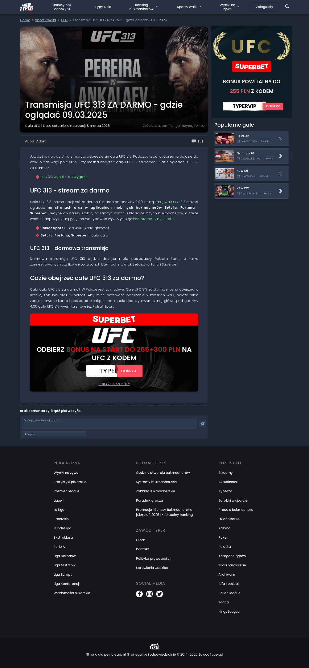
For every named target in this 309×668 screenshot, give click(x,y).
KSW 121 (220, 168)
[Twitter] (159, 594)
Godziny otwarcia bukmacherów (163, 472)
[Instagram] (149, 594)
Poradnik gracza (149, 500)
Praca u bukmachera (235, 509)
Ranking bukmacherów (141, 7)
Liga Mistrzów (64, 565)
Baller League (229, 593)
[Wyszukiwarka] (287, 6)
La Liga (59, 509)
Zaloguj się (264, 6)
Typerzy (225, 491)
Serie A (59, 546)
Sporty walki (187, 6)
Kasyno (224, 528)
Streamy (225, 472)
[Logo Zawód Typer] (26, 7)
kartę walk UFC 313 (170, 201)
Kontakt (142, 549)
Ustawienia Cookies (152, 567)
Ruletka (224, 546)
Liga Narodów (65, 556)
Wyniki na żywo (227, 7)
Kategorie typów (232, 556)
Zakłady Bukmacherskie (155, 491)
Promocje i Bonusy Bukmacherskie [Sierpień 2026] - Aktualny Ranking (164, 512)
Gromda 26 (223, 151)
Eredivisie (61, 519)
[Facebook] (139, 594)
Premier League (66, 491)
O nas (140, 540)
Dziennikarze (228, 519)
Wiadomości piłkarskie (72, 593)
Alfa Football (228, 583)
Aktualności (228, 481)
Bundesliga (62, 528)
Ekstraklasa (63, 537)
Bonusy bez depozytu (62, 7)
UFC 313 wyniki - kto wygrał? (64, 176)
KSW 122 (220, 185)
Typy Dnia (103, 6)
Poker (223, 537)
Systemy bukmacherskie (156, 481)
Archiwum (226, 574)
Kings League (229, 611)
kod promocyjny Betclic (153, 218)
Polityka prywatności (153, 558)
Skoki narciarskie (232, 565)
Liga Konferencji (66, 583)
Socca (223, 602)
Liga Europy (63, 574)
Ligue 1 (59, 500)
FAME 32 (221, 133)
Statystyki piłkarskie (70, 481)
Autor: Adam (35, 141)
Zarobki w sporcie (233, 500)
